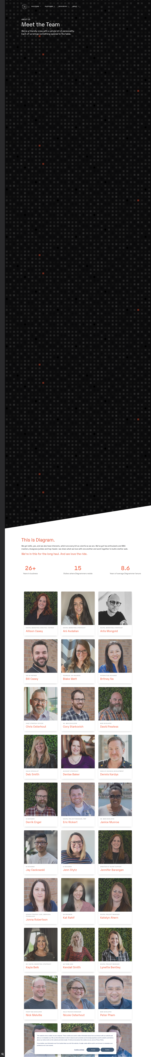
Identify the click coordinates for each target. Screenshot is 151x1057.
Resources (63, 6)
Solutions (35, 6)
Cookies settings (79, 1049)
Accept (93, 1049)
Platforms (49, 6)
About (74, 6)
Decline (107, 1049)
